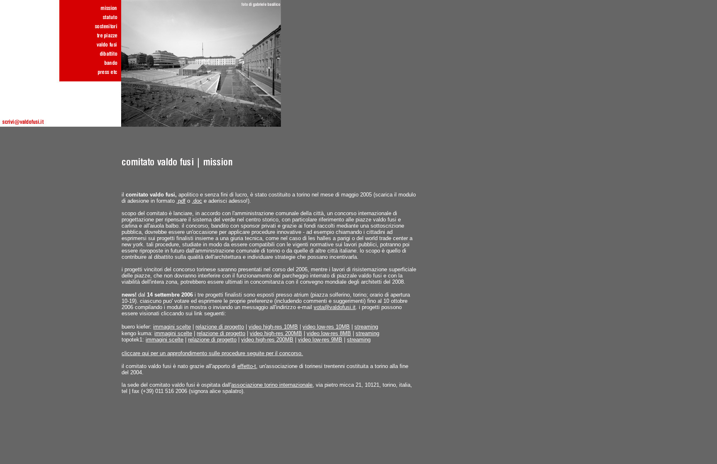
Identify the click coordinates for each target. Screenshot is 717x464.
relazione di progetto (219, 327)
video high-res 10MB (273, 327)
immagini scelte (172, 327)
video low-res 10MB (326, 327)
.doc (197, 201)
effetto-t (246, 366)
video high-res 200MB (276, 333)
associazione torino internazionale (271, 385)
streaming (366, 327)
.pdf (180, 201)
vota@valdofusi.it (335, 307)
